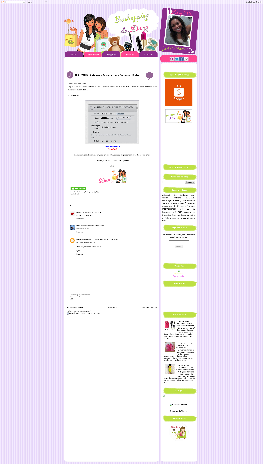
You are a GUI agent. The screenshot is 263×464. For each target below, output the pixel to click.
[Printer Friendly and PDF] (78, 190)
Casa (175, 195)
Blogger (184, 411)
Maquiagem (168, 212)
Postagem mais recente (75, 307)
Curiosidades (190, 198)
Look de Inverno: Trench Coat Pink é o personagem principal (185, 323)
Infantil (175, 206)
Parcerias (166, 215)
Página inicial (112, 307)
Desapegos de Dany (171, 200)
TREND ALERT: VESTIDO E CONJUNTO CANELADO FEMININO (185, 367)
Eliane (78, 212)
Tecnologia (175, 218)
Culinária (177, 198)
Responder (80, 219)
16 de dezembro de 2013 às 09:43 (106, 239)
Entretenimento (167, 206)
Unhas (183, 218)
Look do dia (187, 209)
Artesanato (166, 195)
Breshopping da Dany (83, 239)
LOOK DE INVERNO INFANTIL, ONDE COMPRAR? (184, 345)
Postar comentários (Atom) (82, 311)
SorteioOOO (78, 194)
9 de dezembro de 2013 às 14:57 (92, 212)
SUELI (78, 226)
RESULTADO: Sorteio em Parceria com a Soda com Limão (107, 75)
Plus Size (176, 215)
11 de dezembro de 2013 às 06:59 (92, 226)
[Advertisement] (179, 143)
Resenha (185, 215)
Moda (178, 212)
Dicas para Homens (176, 203)
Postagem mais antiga (150, 307)
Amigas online (179, 276)
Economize (190, 203)
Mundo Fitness (189, 212)
